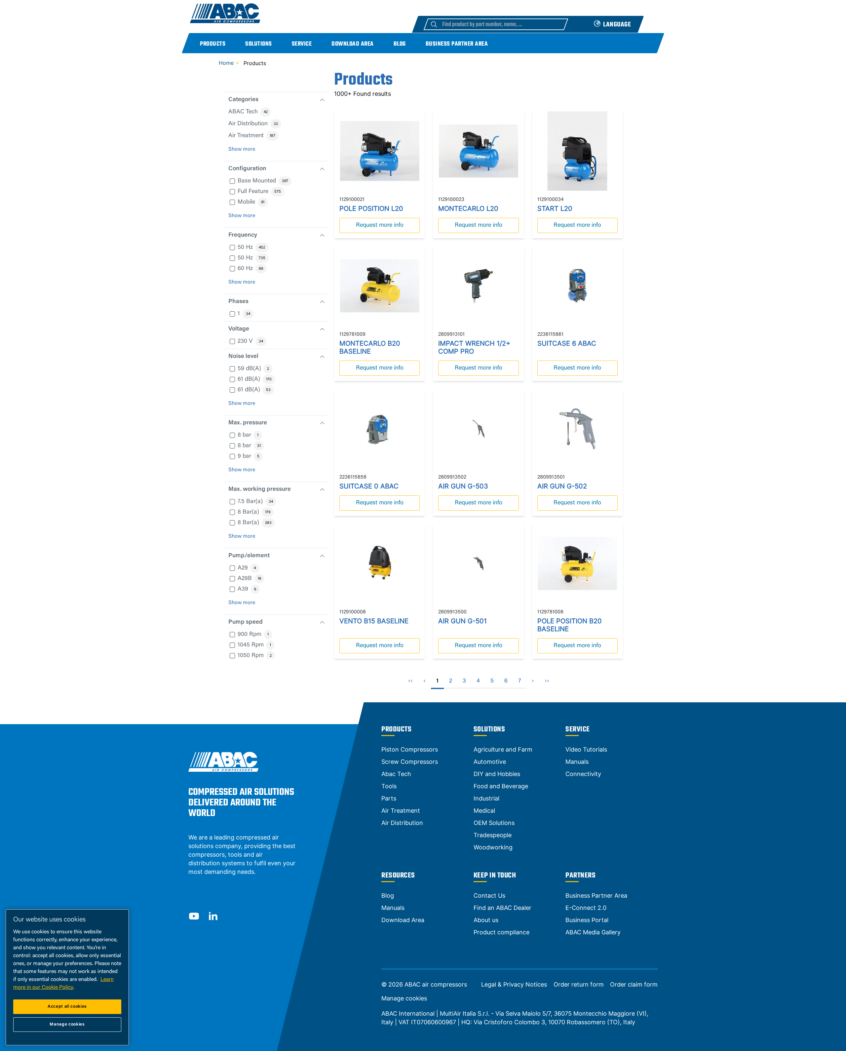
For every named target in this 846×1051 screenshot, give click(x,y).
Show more (241, 149)
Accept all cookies (67, 1006)
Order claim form (634, 985)
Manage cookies (404, 998)
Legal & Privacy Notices (514, 985)
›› (547, 681)
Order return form (579, 985)
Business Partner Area (457, 44)
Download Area (352, 44)
